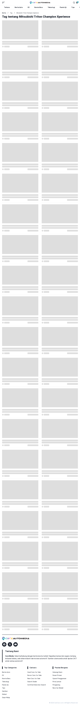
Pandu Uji (63, 7)
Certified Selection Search (36, 685)
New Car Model (58, 688)
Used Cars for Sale (34, 672)
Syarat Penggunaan (59, 678)
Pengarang (56, 685)
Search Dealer (32, 682)
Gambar (5, 691)
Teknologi (51, 7)
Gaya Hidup (6, 697)
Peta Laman (57, 682)
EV (28, 7)
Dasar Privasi (57, 675)
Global (4, 694)
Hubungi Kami (57, 672)
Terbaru (7, 7)
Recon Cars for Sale (34, 675)
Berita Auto (19, 7)
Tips (73, 7)
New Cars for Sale (33, 678)
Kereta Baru (38, 7)
